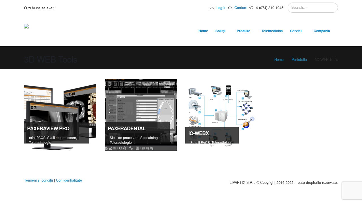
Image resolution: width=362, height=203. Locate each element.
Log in (221, 7)
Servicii (296, 30)
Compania (322, 30)
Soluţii (220, 30)
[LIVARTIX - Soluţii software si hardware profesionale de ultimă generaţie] (44, 31)
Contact (240, 7)
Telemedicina (272, 30)
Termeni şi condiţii (38, 180)
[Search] (332, 7)
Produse (243, 30)
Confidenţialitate (69, 180)
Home (203, 30)
